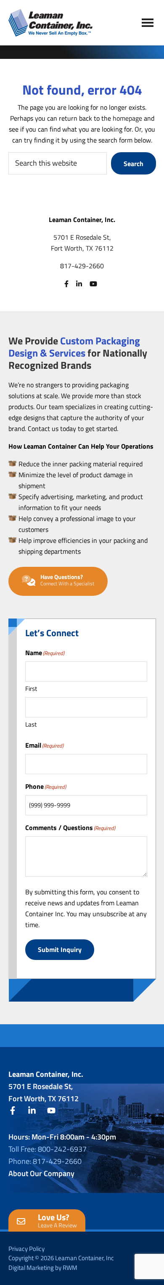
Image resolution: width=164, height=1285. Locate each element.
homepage (127, 118)
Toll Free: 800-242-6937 (47, 1149)
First (31, 688)
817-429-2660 (82, 266)
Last (31, 724)
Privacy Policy (26, 1248)
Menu (147, 22)
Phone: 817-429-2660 (45, 1161)
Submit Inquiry (60, 949)
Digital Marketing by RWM (42, 1267)
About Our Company (41, 1173)
